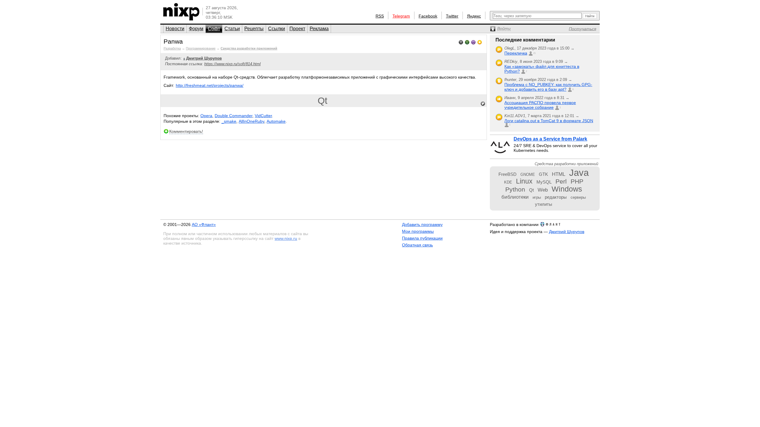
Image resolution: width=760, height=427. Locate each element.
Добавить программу (422, 224)
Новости (175, 28)
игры (537, 197)
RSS (380, 16)
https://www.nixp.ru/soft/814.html (232, 64)
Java (579, 173)
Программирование (201, 48)
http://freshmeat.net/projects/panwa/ (209, 85)
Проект (297, 28)
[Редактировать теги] (483, 103)
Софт (214, 28)
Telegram (401, 16)
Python (515, 189)
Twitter (452, 16)
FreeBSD (507, 174)
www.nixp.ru (286, 238)
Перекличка (515, 53)
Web (543, 190)
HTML (558, 174)
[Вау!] (479, 41)
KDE (508, 182)
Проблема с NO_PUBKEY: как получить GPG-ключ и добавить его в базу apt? (548, 87)
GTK (543, 174)
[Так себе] (467, 41)
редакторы (556, 197)
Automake (276, 121)
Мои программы (418, 231)
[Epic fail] (461, 41)
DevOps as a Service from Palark (550, 138)
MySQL (544, 181)
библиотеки (515, 197)
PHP (577, 181)
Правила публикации (422, 238)
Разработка (172, 48)
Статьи (232, 28)
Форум (196, 28)
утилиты (543, 204)
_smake (228, 121)
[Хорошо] (473, 41)
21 (534, 53)
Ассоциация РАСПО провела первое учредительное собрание (540, 105)
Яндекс (474, 16)
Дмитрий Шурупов (566, 231)
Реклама (319, 28)
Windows (567, 189)
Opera (206, 115)
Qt (322, 100)
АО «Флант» (204, 224)
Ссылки (276, 28)
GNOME (527, 174)
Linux (524, 181)
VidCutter (263, 115)
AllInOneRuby (251, 121)
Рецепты (254, 28)
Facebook (428, 16)
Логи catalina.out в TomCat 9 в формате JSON (548, 120)
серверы (578, 197)
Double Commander (233, 115)
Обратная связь (417, 245)
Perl (561, 181)
